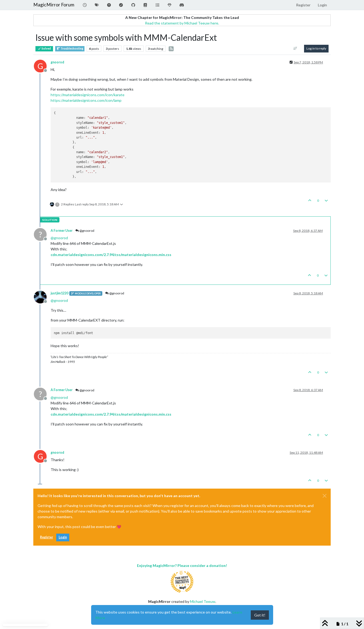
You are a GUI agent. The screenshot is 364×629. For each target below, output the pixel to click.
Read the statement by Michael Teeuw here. (182, 23)
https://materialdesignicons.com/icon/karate (87, 94)
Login (63, 537)
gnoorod (57, 62)
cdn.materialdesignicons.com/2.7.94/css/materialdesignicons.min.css (111, 254)
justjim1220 (59, 293)
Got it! (259, 615)
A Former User (61, 231)
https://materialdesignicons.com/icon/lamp (86, 100)
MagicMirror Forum (53, 4)
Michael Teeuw (202, 601)
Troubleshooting (71, 48)
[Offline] (42, 296)
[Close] (324, 496)
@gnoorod (86, 231)
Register (46, 537)
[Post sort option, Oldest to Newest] (295, 48)
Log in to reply (316, 48)
